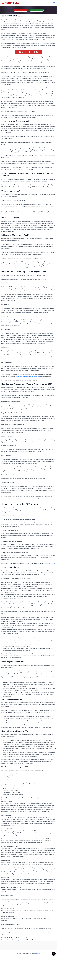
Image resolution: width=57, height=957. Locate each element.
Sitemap (38, 953)
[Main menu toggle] (54, 2)
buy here (19, 940)
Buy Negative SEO (28, 52)
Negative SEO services (21, 376)
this (18, 526)
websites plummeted (20, 266)
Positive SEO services (34, 376)
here (43, 420)
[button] (20, 10)
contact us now (51, 563)
